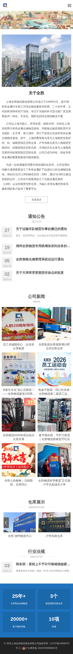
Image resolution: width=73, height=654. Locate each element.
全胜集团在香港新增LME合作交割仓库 (54, 346)
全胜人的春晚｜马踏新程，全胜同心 (18, 482)
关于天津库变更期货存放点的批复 (40, 272)
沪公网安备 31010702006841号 (41, 648)
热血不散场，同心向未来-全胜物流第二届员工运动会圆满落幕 (54, 392)
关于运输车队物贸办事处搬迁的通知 (41, 229)
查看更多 (36, 199)
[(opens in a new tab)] (18, 324)
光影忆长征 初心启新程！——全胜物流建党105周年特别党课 (18, 392)
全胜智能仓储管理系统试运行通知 (40, 259)
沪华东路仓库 (54, 535)
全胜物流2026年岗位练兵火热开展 (19, 437)
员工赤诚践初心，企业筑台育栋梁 (18, 346)
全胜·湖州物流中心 (20, 535)
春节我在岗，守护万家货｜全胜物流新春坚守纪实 (54, 437)
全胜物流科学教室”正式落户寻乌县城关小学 (54, 482)
